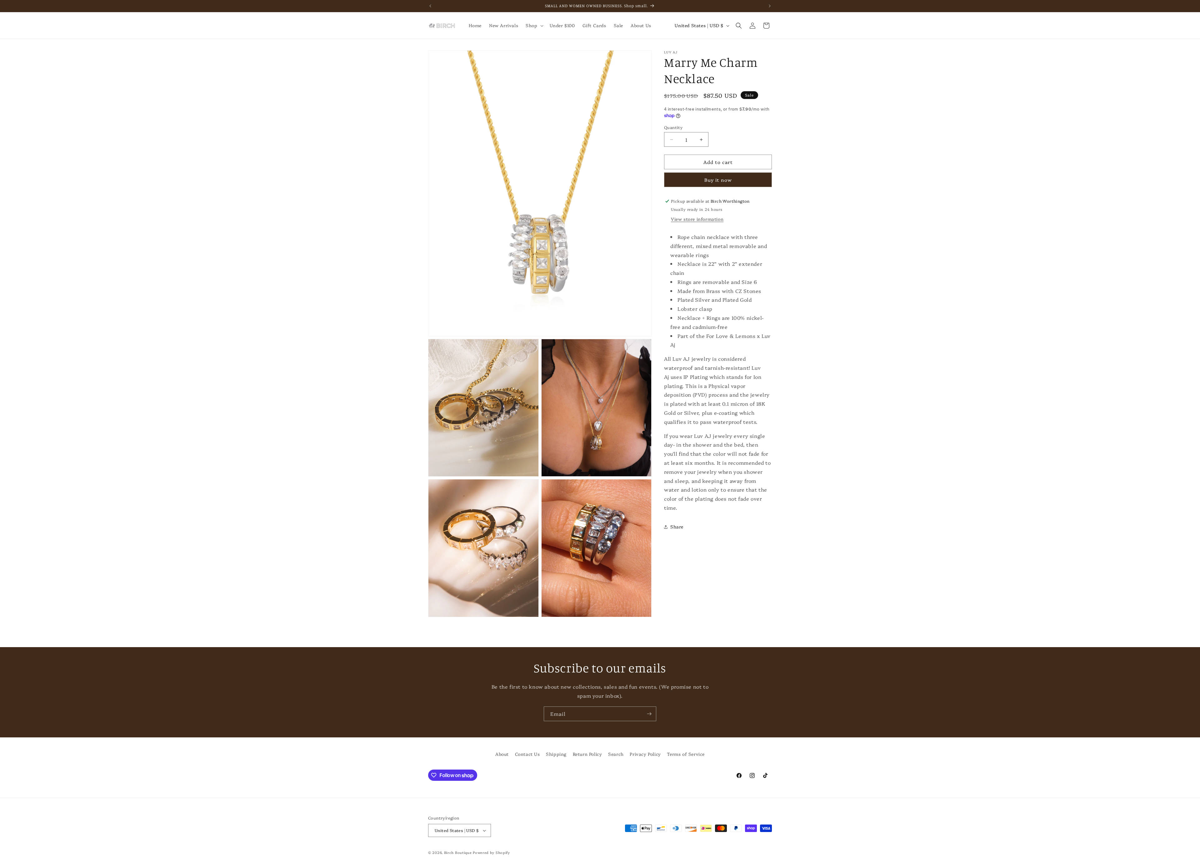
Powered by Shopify (491, 852)
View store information (697, 219)
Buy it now (718, 179)
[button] (534, 25)
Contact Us (527, 754)
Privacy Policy (645, 754)
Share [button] (676, 526)
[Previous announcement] (430, 6)
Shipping (556, 754)
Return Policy (587, 754)
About (502, 754)
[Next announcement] (770, 6)
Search (616, 754)
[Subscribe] (649, 713)
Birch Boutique (458, 852)
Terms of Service (686, 754)
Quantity (673, 127)
